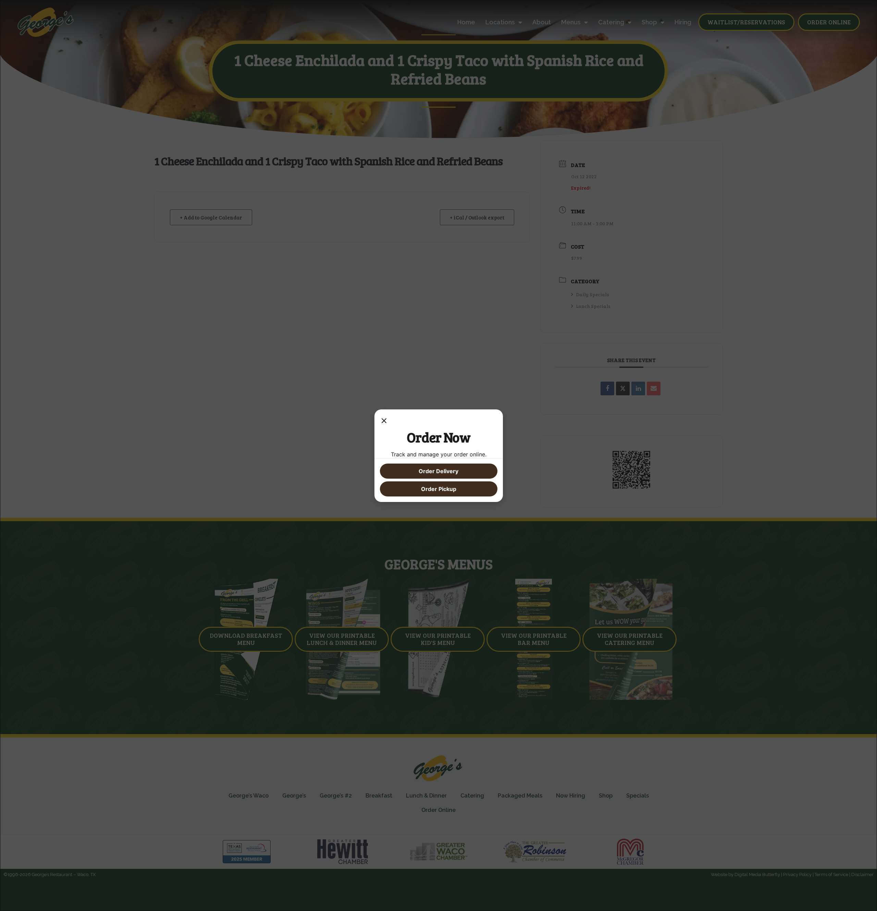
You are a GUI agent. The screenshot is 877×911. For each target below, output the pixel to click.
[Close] (384, 422)
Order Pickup (438, 489)
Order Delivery (438, 471)
